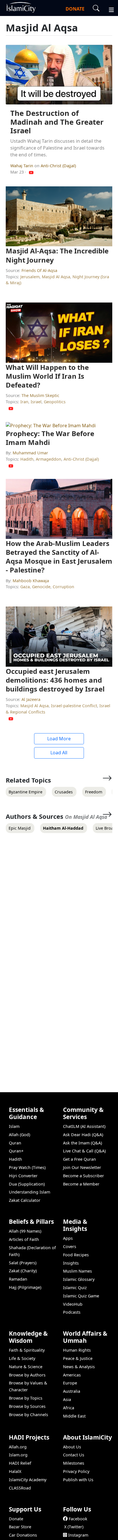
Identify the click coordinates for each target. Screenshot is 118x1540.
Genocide (41, 586)
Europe (70, 1383)
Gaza (25, 586)
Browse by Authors (27, 1375)
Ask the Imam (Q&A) (82, 1143)
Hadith (27, 459)
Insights (71, 1263)
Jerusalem (30, 276)
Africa (68, 1407)
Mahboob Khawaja (31, 580)
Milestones (73, 1463)
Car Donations (23, 1535)
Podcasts (71, 1312)
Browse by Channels (28, 1414)
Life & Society (22, 1358)
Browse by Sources (27, 1406)
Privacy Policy (76, 1471)
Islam (14, 1126)
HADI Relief (20, 1463)
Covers (69, 1246)
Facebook (78, 1518)
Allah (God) (19, 1134)
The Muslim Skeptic (40, 395)
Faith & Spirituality (27, 1350)
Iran (24, 401)
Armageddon (48, 459)
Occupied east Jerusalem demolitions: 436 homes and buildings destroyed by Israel (55, 680)
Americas (72, 1375)
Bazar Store (20, 1526)
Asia (67, 1399)
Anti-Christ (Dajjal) (58, 165)
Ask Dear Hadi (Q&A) (83, 1134)
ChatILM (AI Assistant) (84, 1126)
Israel (36, 401)
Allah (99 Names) (25, 1231)
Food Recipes (76, 1254)
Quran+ (16, 1151)
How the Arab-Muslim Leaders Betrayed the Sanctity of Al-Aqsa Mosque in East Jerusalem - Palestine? (59, 557)
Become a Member (81, 1184)
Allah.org (18, 1447)
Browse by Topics (25, 1398)
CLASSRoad (20, 1488)
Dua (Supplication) (27, 1184)
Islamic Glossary (79, 1279)
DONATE (75, 9)
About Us (72, 1447)
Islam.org (18, 1455)
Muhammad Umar (30, 452)
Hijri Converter (23, 1175)
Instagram (78, 1535)
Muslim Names (77, 1271)
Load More (59, 738)
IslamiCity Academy (27, 1479)
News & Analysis (79, 1366)
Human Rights (77, 1350)
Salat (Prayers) (22, 1262)
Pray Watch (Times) (27, 1167)
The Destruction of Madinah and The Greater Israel (57, 122)
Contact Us (73, 1455)
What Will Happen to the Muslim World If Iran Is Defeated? (47, 376)
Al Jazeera (30, 699)
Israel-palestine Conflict (74, 705)
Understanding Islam (29, 1192)
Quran (15, 1143)
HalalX (15, 1471)
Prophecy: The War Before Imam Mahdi (50, 438)
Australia (71, 1391)
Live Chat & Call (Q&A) (84, 1151)
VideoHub (72, 1304)
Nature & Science (25, 1366)
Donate (16, 1518)
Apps (68, 1238)
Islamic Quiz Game (81, 1296)
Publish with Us (78, 1479)
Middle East (74, 1416)
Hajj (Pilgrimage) (25, 1287)
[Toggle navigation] (108, 9)
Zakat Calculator (24, 1200)
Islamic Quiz (75, 1287)
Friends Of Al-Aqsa (39, 270)
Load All (58, 752)
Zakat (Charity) (23, 1270)
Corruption (63, 586)
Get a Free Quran (79, 1159)
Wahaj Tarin (22, 165)
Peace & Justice (78, 1358)
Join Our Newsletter (82, 1167)
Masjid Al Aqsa (56, 276)
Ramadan (18, 1279)
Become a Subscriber (83, 1175)
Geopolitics (55, 401)
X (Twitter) (73, 1526)
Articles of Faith (24, 1239)
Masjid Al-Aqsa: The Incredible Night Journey (57, 255)
